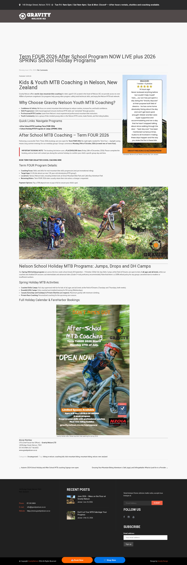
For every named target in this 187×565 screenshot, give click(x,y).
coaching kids (60, 457)
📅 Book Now (77, 560)
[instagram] (129, 517)
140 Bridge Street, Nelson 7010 (36, 5)
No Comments (42, 70)
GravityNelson (33, 561)
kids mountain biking (72, 457)
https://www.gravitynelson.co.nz (38, 511)
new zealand (102, 457)
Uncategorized (32, 457)
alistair (80, 502)
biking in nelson (48, 457)
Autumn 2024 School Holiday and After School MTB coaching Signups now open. (49, 468)
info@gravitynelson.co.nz (36, 507)
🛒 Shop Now (110, 560)
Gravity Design (163, 561)
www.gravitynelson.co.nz (28, 450)
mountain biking (86, 457)
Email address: (129, 533)
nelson (95, 457)
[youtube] (133, 517)
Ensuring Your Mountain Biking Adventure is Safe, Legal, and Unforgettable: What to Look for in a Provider (130, 468)
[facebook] (124, 517)
